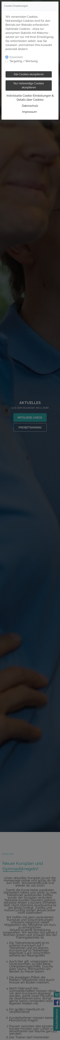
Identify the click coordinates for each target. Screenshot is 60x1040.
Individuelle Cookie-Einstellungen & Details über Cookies (30, 97)
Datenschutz (30, 105)
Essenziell (16, 57)
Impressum (29, 111)
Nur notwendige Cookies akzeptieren (29, 85)
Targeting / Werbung (24, 61)
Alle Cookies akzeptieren (29, 74)
